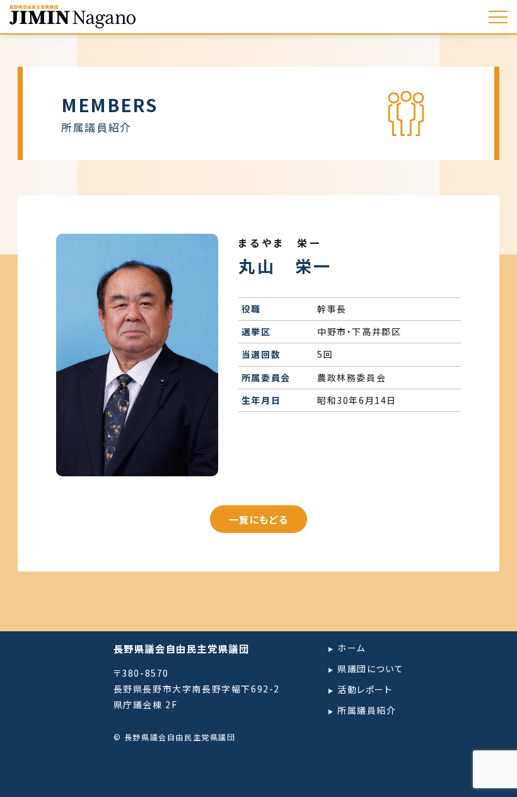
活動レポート (365, 689)
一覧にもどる (259, 519)
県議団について (370, 668)
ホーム (351, 647)
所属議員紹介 (367, 710)
